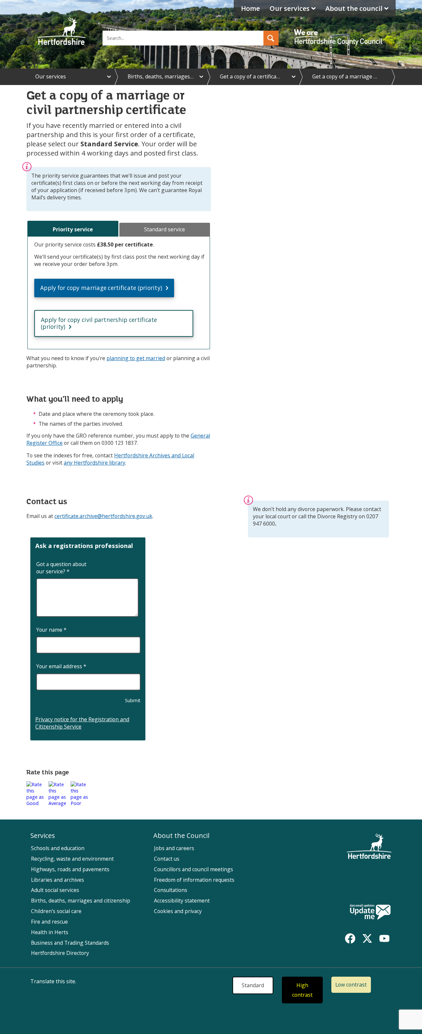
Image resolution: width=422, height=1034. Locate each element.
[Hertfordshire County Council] (339, 31)
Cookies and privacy (178, 911)
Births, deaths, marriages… (161, 76)
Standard (253, 985)
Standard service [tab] (164, 229)
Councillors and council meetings (193, 869)
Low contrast (351, 984)
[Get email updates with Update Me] (370, 912)
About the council (353, 8)
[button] (271, 38)
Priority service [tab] (73, 229)
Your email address (61, 666)
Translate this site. (53, 981)
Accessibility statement (182, 900)
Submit (133, 700)
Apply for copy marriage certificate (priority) (101, 288)
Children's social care (56, 911)
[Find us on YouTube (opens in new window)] (384, 938)
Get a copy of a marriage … (344, 76)
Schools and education (57, 848)
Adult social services (55, 890)
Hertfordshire (61, 31)
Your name (51, 629)
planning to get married (135, 358)
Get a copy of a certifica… (250, 76)
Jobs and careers (174, 848)
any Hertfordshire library (94, 462)
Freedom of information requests (194, 879)
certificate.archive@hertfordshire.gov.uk (103, 516)
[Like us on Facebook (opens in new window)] (350, 938)
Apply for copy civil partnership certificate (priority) (99, 323)
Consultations (170, 890)
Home (250, 8)
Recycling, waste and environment (72, 858)
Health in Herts (49, 932)
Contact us (166, 858)
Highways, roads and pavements (70, 869)
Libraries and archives (57, 879)
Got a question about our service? (61, 568)
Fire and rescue (49, 921)
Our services (290, 8)
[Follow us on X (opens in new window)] (367, 938)
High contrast (302, 990)
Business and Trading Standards (70, 942)
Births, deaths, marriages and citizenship (80, 900)
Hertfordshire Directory (60, 953)
